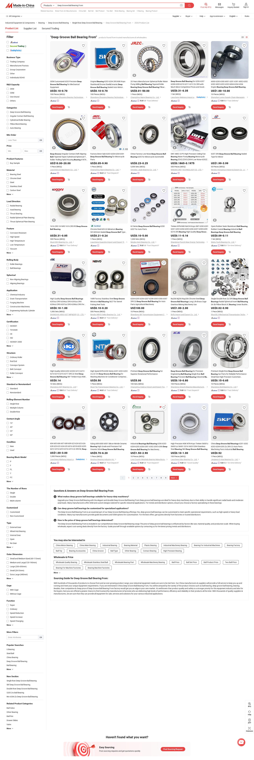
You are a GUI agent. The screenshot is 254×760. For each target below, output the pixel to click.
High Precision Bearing (172, 551)
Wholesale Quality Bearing (66, 562)
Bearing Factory (233, 545)
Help (201, 16)
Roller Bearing (119, 11)
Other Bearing (12, 712)
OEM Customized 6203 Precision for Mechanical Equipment (66, 84)
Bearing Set (131, 11)
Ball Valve (11, 708)
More (56, 573)
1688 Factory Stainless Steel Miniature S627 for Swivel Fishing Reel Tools (107, 301)
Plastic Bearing (150, 545)
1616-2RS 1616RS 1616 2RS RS (68, 227)
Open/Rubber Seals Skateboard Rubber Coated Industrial (229, 229)
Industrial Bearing (110, 545)
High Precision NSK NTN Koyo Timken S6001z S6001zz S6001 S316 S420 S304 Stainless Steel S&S (189, 446)
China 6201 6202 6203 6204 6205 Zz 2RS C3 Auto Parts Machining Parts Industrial (229, 446)
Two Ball (109, 11)
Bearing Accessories (77, 551)
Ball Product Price (211, 562)
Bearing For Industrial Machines (207, 545)
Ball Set (91, 11)
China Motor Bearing (64, 545)
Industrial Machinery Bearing (175, 545)
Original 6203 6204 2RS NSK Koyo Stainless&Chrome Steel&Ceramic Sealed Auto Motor (107, 84)
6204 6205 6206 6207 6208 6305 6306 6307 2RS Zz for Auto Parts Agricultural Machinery (149, 301)
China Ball (82, 11)
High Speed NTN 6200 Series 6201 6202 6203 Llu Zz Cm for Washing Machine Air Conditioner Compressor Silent (109, 374)
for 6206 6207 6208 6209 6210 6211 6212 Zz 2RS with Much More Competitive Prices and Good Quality (187, 84)
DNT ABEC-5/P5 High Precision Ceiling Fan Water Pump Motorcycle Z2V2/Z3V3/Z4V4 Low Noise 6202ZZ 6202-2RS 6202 (189, 157)
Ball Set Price (191, 562)
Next (173, 477)
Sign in (246, 7)
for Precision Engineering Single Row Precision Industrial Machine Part (189, 374)
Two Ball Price (231, 562)
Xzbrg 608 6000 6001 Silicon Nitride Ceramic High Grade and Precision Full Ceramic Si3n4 (108, 446)
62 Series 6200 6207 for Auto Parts (148, 227)
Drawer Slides (12, 720)
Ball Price (175, 562)
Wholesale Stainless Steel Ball (96, 562)
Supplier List (30, 28)
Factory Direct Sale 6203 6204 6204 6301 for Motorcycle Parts (107, 157)
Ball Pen (10, 716)
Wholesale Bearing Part (124, 562)
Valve (9, 724)
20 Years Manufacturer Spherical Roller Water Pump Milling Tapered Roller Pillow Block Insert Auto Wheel (149, 84)
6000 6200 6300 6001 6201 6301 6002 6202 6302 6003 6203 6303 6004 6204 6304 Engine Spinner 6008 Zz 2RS (229, 84)
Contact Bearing (149, 551)
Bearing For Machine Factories (68, 568)
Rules (247, 16)
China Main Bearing (88, 545)
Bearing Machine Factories (99, 568)
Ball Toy (59, 551)
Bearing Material (130, 545)
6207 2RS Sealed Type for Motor (229, 155)
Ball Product (100, 11)
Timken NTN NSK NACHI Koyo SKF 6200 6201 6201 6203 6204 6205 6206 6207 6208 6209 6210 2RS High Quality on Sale (189, 229)
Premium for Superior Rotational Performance (147, 372)
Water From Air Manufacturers (66, 11)
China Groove (98, 551)
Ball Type (114, 551)
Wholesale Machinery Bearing (153, 562)
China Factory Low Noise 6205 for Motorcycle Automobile (148, 155)
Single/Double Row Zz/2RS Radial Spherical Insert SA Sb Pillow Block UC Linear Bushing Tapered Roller (229, 301)
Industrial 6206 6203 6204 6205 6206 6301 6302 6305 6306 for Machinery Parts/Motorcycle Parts (149, 446)
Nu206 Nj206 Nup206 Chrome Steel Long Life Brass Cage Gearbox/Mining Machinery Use (188, 301)
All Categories (14, 16)
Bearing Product (151, 11)
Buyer (188, 16)
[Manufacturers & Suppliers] (19, 5)
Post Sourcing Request (173, 749)
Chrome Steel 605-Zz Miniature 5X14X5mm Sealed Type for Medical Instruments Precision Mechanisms (107, 231)
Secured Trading (50, 28)
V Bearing (140, 11)
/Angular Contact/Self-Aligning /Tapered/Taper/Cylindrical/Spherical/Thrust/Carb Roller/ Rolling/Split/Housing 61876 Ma (69, 157)
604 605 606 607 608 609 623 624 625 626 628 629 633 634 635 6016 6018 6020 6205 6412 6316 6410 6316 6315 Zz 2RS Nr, (68, 446)
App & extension (216, 16)
